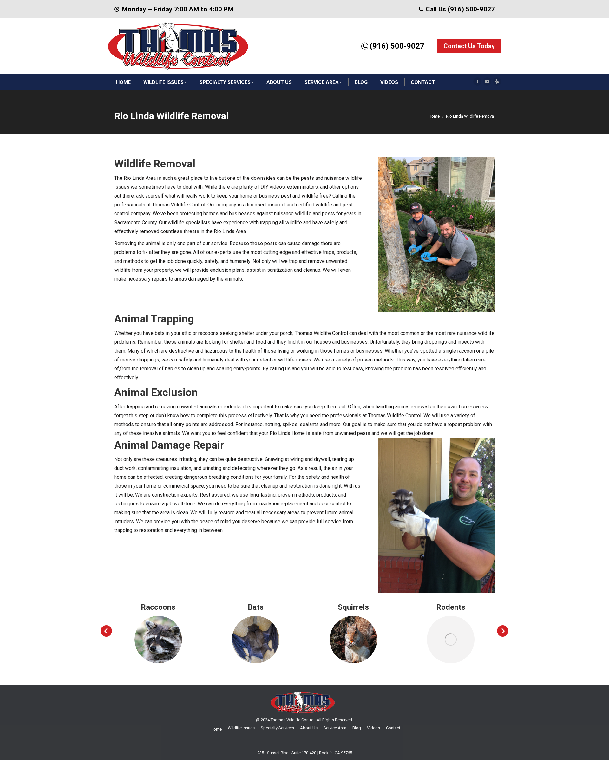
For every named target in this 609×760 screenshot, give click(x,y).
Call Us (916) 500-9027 (460, 9)
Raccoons (158, 607)
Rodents (450, 607)
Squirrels (353, 607)
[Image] (158, 639)
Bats (256, 607)
